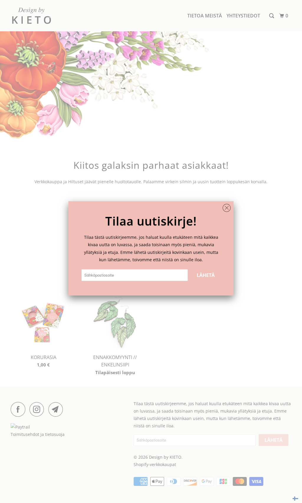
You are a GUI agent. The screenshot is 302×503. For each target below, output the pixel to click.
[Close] (227, 206)
